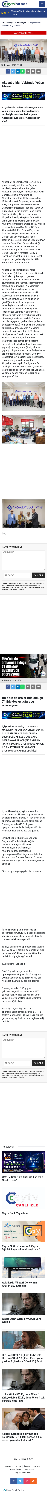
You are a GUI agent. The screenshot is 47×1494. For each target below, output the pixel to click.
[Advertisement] (23, 152)
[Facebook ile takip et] (13, 1481)
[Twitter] (13, 71)
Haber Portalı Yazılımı (15, 1490)
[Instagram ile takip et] (27, 1481)
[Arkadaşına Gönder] (28, 71)
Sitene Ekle (29, 1469)
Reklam (37, 1466)
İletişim (27, 1466)
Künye (18, 1466)
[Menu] (42, 4)
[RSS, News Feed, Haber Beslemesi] (33, 1481)
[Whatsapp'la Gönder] (22, 71)
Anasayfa (8, 1466)
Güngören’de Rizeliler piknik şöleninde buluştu (28, 13)
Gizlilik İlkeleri (15, 1469)
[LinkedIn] (18, 71)
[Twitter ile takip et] (20, 1481)
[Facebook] (8, 71)
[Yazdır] (33, 71)
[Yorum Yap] (38, 71)
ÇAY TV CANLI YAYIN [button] (23, 33)
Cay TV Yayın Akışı (23, 1473)
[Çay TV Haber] (14, 4)
